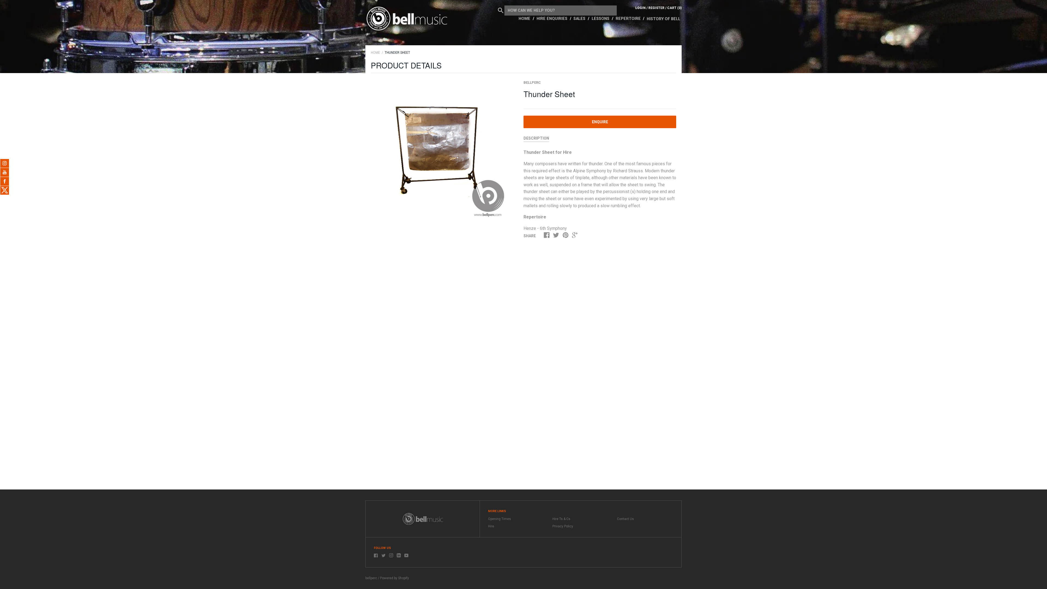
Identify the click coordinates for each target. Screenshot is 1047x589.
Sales (579, 18)
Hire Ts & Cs (561, 519)
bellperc (532, 82)
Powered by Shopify (394, 578)
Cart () (674, 8)
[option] (441, 150)
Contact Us (625, 519)
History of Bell (663, 19)
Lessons (601, 18)
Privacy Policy (562, 526)
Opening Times (499, 519)
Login (640, 8)
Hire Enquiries (552, 18)
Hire (491, 526)
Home (525, 18)
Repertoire (629, 18)
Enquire (600, 122)
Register (656, 8)
